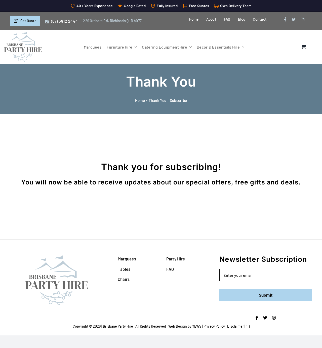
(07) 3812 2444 (64, 21)
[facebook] (285, 19)
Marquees (127, 258)
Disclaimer (235, 326)
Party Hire (175, 258)
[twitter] (294, 19)
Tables (124, 269)
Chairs (124, 279)
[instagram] (302, 19)
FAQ (170, 269)
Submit (266, 294)
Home (140, 100)
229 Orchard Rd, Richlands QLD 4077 (112, 21)
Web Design (177, 326)
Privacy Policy (214, 326)
